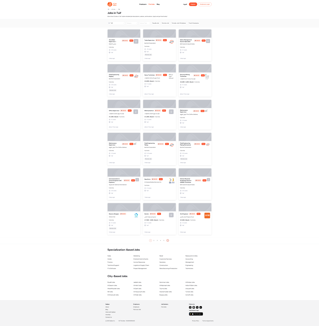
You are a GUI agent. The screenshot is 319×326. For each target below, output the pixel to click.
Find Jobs (152, 4)
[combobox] (133, 23)
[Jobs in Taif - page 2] (167, 240)
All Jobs (113, 9)
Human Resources (139, 262)
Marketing (136, 256)
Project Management (140, 268)
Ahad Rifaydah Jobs (113, 289)
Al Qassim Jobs (112, 285)
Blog (158, 4)
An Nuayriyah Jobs (139, 292)
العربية (185, 4)
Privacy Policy (195, 321)
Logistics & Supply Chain (141, 265)
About (107, 307)
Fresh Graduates (194, 23)
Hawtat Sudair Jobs (166, 292)
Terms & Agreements (207, 321)
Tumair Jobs (189, 292)
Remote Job (165, 23)
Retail (161, 256)
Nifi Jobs (110, 292)
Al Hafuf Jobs (137, 285)
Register (193, 4)
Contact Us (109, 317)
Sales (109, 256)
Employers (143, 4)
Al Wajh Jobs (137, 295)
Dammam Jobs (164, 282)
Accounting (189, 259)
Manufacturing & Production (168, 268)
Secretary (163, 262)
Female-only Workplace (179, 23)
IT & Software (111, 268)
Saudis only (155, 23)
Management (190, 262)
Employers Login (205, 4)
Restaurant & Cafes (191, 256)
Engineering (189, 265)
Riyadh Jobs (111, 282)
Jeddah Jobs (137, 282)
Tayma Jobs (163, 289)
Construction (164, 265)
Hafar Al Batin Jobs (191, 285)
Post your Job (137, 309)
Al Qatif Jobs (137, 289)
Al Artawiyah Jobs (113, 295)
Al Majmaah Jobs (165, 285)
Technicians (189, 268)
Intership (108, 315)
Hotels (109, 259)
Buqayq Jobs (163, 295)
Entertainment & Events (140, 259)
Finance (109, 262)
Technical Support (113, 265)
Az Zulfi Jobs (189, 295)
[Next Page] (167, 240)
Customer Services (166, 259)
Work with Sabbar (110, 312)
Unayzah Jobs (190, 289)
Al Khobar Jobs (190, 282)
